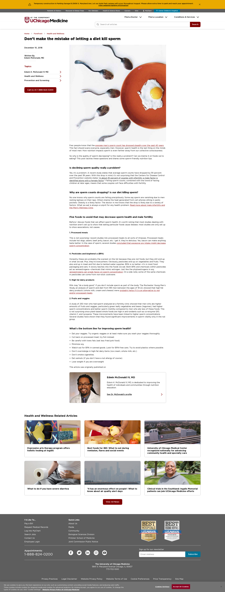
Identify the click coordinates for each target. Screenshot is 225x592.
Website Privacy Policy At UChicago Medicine (60, 589)
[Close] (221, 586)
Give (136, 11)
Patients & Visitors (54, 11)
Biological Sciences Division (81, 534)
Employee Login (32, 542)
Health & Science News (111, 11)
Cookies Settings (162, 586)
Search (195, 24)
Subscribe (193, 554)
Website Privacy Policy (91, 579)
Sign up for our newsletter (151, 549)
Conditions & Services (184, 17)
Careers (127, 11)
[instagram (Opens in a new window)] (96, 552)
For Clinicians (93, 11)
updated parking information (115, 5)
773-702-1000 (112, 569)
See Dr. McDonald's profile (119, 394)
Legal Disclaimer (69, 579)
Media (71, 527)
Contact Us (29, 538)
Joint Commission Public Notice (83, 542)
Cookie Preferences (140, 579)
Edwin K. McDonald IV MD (36, 72)
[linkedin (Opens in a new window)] (87, 552)
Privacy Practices (50, 579)
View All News (112, 502)
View (100, 5)
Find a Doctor (131, 17)
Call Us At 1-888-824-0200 (40, 90)
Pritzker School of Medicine (81, 538)
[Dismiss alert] (200, 4)
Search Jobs (30, 534)
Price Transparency (162, 579)
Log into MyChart (32, 531)
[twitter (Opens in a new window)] (79, 552)
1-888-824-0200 (38, 552)
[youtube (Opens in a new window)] (104, 552)
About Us (72, 523)
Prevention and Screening (36, 80)
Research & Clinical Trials (75, 11)
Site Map (179, 579)
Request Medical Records (36, 527)
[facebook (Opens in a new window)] (70, 552)
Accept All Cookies (181, 586)
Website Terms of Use (116, 579)
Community (73, 531)
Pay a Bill (28, 523)
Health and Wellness (34, 76)
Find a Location (155, 17)
